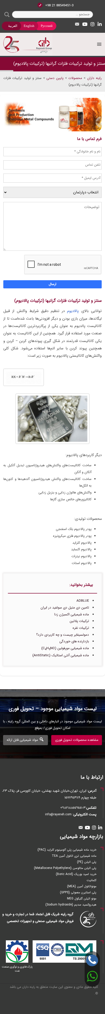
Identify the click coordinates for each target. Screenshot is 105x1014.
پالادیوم (73, 311)
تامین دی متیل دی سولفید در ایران (65, 607)
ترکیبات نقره (81, 628)
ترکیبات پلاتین (79, 621)
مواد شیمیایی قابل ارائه (23, 740)
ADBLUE (82, 600)
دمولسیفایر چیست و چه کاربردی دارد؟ (62, 634)
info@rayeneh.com (58, 814)
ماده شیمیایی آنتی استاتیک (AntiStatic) (60, 655)
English (29, 26)
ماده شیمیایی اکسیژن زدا (71, 614)
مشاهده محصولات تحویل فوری (76, 740)
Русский (46, 26)
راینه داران (28, 987)
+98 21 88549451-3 (59, 5)
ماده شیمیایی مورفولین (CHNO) (65, 648)
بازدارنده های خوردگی (74, 641)
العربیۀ (12, 26)
